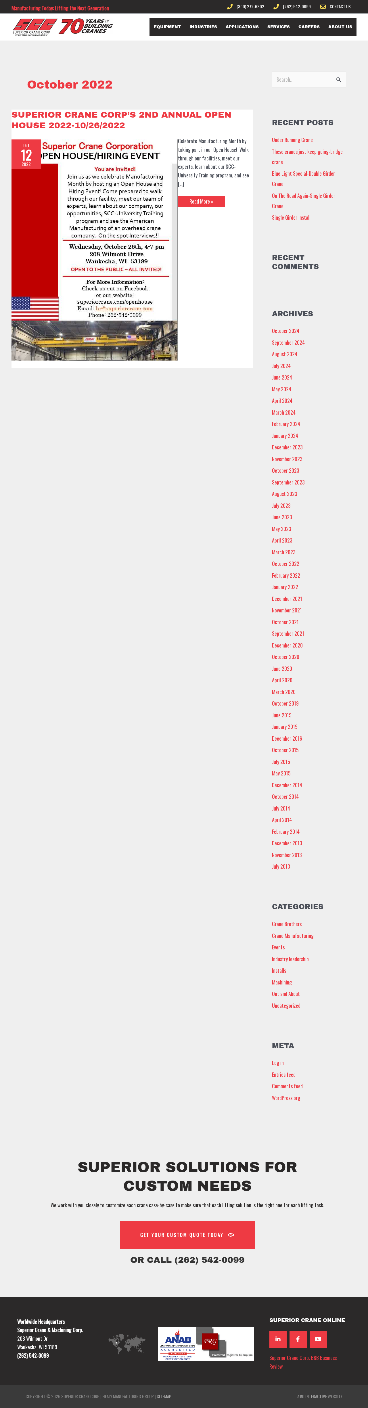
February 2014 (286, 831)
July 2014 (281, 808)
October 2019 (285, 703)
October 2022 (285, 563)
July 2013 (281, 866)
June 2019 (282, 715)
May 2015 (281, 773)
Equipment (167, 27)
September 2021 (288, 633)
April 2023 (282, 540)
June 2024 (282, 377)
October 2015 (285, 750)
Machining (282, 982)
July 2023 (281, 505)
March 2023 (284, 552)
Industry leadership (290, 959)
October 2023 (285, 470)
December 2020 (287, 645)
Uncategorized (286, 1005)
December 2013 (287, 843)
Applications (242, 27)
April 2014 (282, 819)
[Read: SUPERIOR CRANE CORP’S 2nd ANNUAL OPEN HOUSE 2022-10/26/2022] (95, 249)
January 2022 (285, 587)
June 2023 (282, 517)
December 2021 (287, 598)
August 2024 (284, 354)
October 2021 (285, 622)
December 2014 (287, 785)
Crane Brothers (287, 924)
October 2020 (285, 656)
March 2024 (284, 412)
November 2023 (287, 459)
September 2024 (288, 342)
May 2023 (281, 528)
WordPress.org (286, 1098)
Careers (309, 27)
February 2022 (286, 575)
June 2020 (282, 668)
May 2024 (281, 389)
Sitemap (164, 1396)
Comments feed (287, 1086)
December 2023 (287, 447)
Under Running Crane (292, 139)
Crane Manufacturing (293, 935)
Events (278, 947)
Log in (278, 1062)
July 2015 (281, 761)
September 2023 (288, 482)
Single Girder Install (291, 217)
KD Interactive (313, 1396)
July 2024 (281, 365)
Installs (279, 970)
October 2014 (285, 796)
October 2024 (285, 330)
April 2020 (282, 680)
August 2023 (284, 493)
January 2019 (285, 726)
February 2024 (286, 424)
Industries (203, 27)
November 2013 (287, 855)
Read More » (201, 200)
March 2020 (284, 692)
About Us (340, 27)
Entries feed (284, 1074)
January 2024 (285, 435)
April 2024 (282, 400)
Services (278, 27)
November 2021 (287, 610)
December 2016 (287, 738)
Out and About (286, 993)
